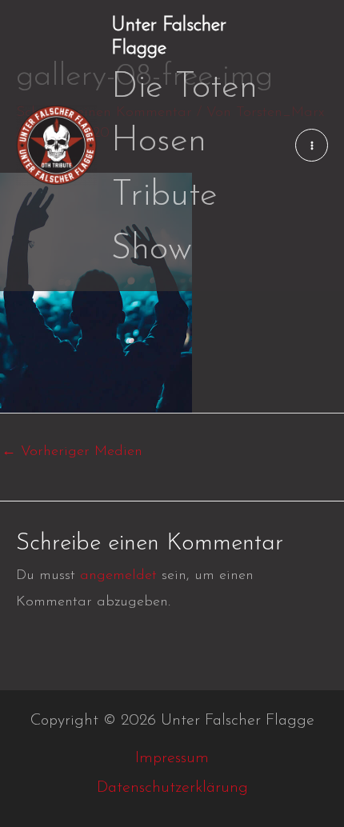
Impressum (172, 758)
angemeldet (118, 576)
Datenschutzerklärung (172, 788)
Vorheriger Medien (72, 452)
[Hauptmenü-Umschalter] (311, 145)
